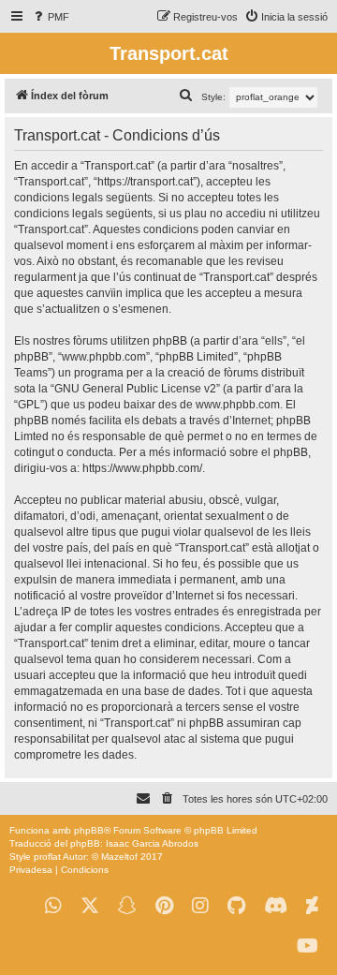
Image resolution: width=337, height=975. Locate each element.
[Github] (236, 906)
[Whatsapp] (53, 906)
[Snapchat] (127, 906)
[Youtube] (307, 946)
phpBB (89, 830)
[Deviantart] (312, 906)
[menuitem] (50, 17)
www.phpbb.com (238, 404)
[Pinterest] (164, 906)
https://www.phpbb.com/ (142, 468)
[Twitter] (90, 906)
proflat (47, 856)
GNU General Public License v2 (135, 388)
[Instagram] (200, 906)
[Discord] (275, 906)
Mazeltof (119, 856)
